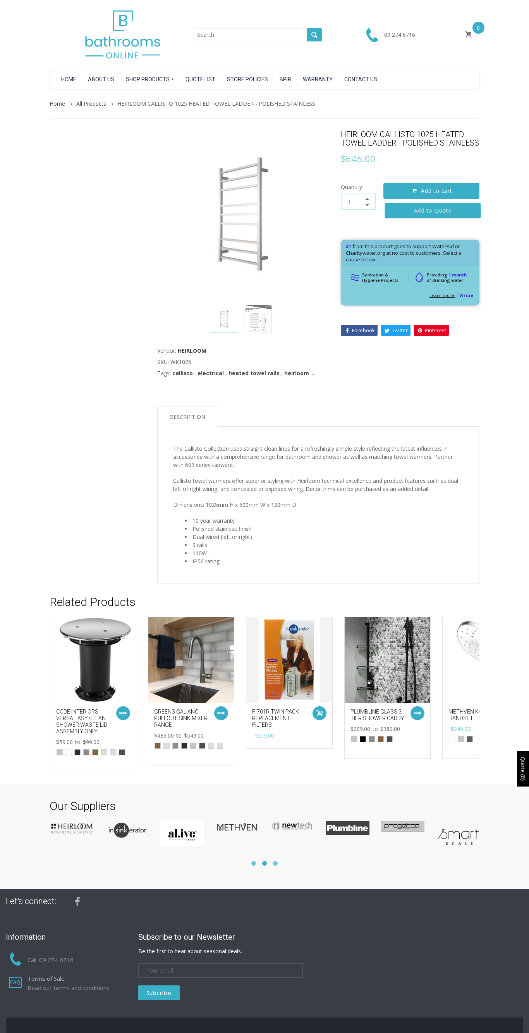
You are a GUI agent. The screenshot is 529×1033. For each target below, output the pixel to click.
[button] (253, 863)
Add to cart (436, 190)
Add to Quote (431, 210)
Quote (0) (523, 769)
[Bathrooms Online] (121, 34)
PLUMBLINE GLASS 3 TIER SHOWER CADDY (377, 715)
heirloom (296, 373)
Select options (123, 713)
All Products (92, 103)
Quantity (351, 186)
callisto (182, 373)
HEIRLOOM (192, 350)
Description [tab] (187, 416)
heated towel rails (254, 373)
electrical (211, 373)
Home (58, 103)
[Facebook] (77, 901)
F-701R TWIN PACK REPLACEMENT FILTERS (275, 718)
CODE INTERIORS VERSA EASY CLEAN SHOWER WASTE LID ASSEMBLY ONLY (81, 721)
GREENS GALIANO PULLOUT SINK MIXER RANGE (181, 718)
